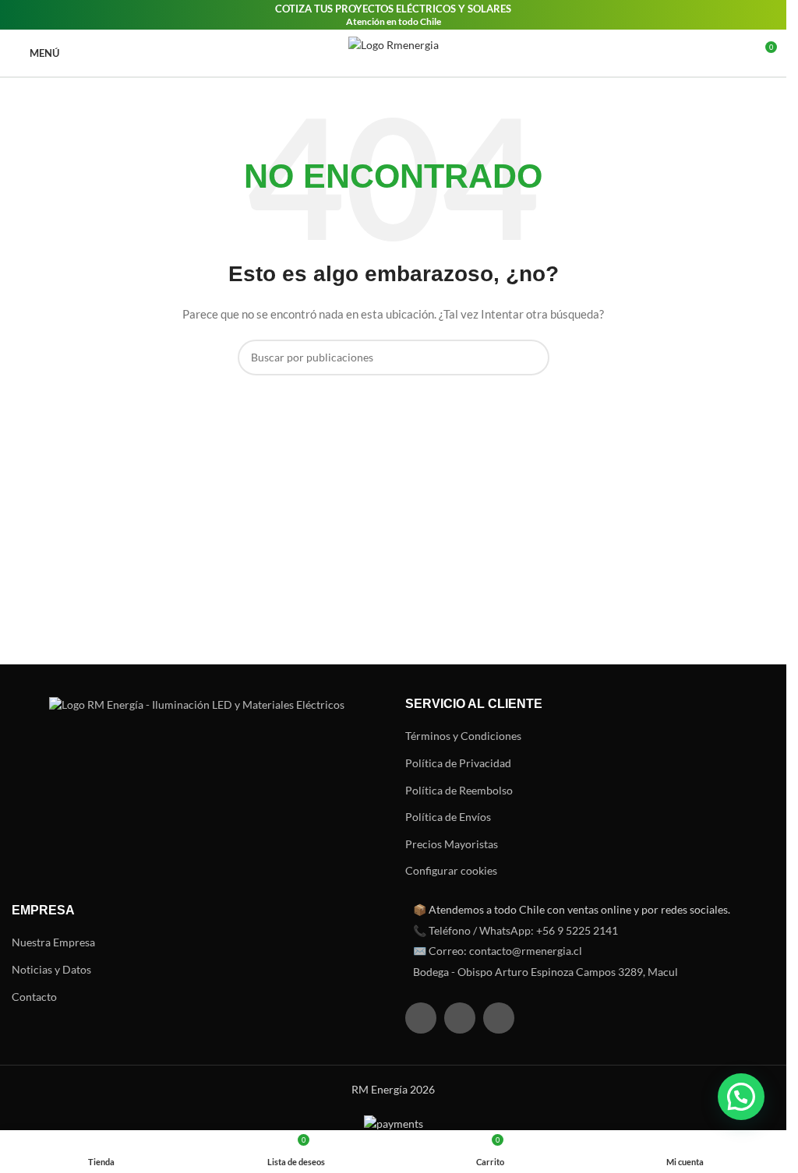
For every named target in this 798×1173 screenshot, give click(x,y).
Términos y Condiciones (463, 735)
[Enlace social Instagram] (459, 1018)
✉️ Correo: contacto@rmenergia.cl (497, 950)
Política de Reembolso (459, 790)
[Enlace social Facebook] (420, 1018)
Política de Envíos (448, 816)
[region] (202, 1051)
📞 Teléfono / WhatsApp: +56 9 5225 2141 (515, 930)
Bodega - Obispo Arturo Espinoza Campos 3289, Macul (545, 971)
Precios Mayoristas (451, 844)
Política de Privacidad (458, 763)
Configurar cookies (451, 870)
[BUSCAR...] (531, 357)
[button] (741, 1096)
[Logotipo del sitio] (393, 53)
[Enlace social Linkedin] (498, 1018)
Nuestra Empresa (53, 942)
